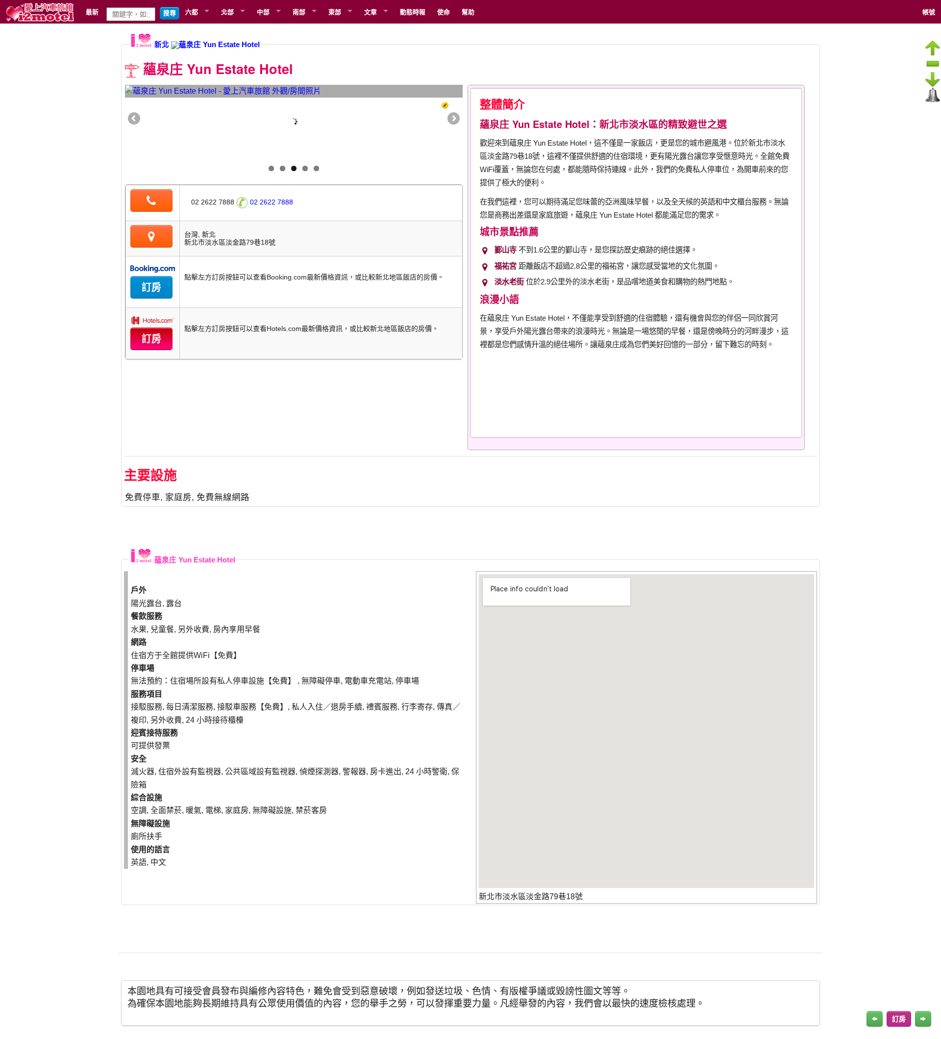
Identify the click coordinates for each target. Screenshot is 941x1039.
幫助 (468, 11)
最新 (92, 11)
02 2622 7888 (270, 202)
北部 (227, 11)
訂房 (151, 287)
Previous (134, 119)
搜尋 (169, 13)
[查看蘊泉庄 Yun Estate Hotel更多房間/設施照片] (294, 91)
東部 (334, 11)
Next (453, 119)
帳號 (928, 11)
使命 (443, 11)
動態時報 (412, 11)
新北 (161, 45)
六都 (191, 11)
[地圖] (151, 238)
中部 (263, 11)
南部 (299, 11)
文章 (370, 11)
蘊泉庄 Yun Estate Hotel (219, 45)
